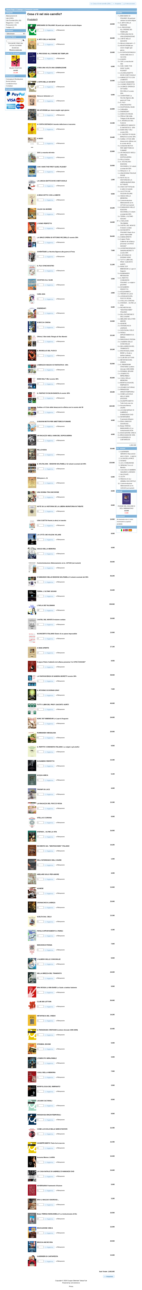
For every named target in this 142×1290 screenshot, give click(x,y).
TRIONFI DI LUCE (126, 294)
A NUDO (123, 59)
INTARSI (123, 461)
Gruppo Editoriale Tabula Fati (77, 1280)
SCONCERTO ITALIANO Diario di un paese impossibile (127, 232)
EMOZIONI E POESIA (127, 339)
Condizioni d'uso (11, 83)
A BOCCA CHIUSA (126, 114)
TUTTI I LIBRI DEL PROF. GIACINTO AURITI (126, 262)
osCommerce (75, 1283)
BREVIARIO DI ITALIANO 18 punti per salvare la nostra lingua (128, 18)
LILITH (122, 476)
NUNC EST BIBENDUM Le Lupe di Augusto (127, 269)
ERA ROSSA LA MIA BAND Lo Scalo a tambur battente (127, 353)
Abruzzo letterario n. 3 (127, 43)
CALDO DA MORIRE (127, 82)
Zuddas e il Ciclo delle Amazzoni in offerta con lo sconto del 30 (128, 141)
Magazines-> (10, 23)
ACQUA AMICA (125, 291)
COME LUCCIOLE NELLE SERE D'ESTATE (126, 396)
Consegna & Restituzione (14, 79)
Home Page (10, 9)
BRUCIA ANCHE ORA (127, 435)
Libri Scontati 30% (12, 20)
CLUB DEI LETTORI (127, 357)
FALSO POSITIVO (15, 68)
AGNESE (123, 323)
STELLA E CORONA (127, 301)
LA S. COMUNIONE (127, 463)
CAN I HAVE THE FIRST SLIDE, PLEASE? (126, 68)
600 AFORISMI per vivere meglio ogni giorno (126, 48)
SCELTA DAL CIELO (127, 330)
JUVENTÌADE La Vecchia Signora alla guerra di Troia (127, 98)
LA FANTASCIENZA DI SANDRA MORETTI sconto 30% (127, 250)
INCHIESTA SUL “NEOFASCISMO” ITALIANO (126, 310)
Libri (7, 18)
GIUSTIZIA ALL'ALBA (127, 107)
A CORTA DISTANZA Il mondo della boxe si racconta (127, 54)
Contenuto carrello (31, 9)
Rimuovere (61, 30)
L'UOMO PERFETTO (127, 84)
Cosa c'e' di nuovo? (13, 53)
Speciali (119, 491)
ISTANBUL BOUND (126, 371)
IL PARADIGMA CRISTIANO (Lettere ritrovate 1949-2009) (127, 367)
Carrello (119, 13)
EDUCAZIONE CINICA (128, 433)
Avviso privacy (11, 81)
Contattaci (9, 86)
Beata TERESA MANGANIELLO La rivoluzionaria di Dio (126, 428)
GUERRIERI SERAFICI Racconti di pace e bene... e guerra (128, 454)
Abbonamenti (10, 16)
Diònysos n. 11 (125, 171)
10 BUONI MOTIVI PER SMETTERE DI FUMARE (127, 148)
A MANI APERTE (125, 237)
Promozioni (9, 25)
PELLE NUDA (125, 159)
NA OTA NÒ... (125, 474)
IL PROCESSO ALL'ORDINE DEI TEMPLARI (126, 30)
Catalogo (19, 9)
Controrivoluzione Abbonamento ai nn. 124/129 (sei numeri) (127, 486)
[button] (100, 3)
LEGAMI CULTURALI (127, 387)
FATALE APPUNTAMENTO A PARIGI (127, 335)
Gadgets (9, 27)
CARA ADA (124, 109)
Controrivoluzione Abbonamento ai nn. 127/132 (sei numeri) (127, 203)
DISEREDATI (124, 111)
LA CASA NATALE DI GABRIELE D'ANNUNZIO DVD (127, 412)
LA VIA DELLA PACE (127, 458)
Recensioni (120, 516)
